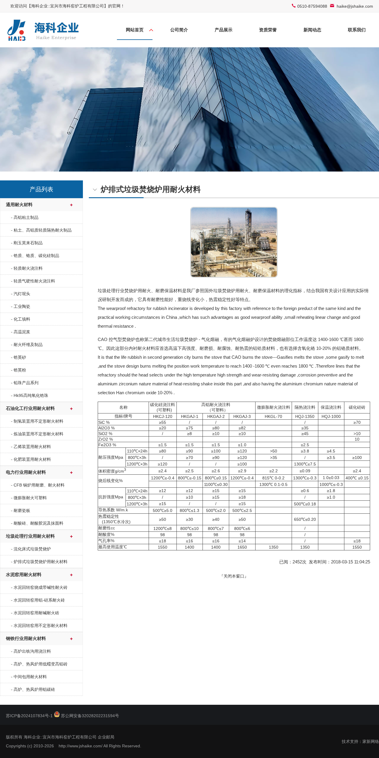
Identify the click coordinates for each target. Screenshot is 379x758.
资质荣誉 (268, 29)
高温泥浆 (22, 331)
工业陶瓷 (22, 306)
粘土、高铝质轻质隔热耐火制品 (43, 230)
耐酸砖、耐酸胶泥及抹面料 (38, 523)
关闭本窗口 (234, 576)
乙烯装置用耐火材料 (32, 446)
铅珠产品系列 (26, 382)
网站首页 (135, 29)
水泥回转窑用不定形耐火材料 (41, 625)
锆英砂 (20, 357)
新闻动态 (312, 29)
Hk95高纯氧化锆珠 (31, 395)
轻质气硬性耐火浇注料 (34, 281)
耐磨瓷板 (22, 510)
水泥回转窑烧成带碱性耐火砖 (41, 587)
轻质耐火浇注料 (28, 268)
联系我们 (357, 29)
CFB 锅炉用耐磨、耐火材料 (39, 485)
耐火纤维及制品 (28, 344)
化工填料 (22, 319)
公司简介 (179, 29)
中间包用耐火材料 (30, 676)
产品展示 (223, 29)
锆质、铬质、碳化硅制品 (36, 255)
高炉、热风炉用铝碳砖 (34, 689)
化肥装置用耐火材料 (32, 459)
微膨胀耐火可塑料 (30, 497)
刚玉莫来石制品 (28, 242)
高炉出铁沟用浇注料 (32, 651)
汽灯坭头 (22, 293)
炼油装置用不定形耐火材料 (38, 433)
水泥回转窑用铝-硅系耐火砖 (39, 600)
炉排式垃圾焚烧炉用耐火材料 (41, 561)
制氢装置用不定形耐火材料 (38, 421)
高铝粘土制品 (26, 217)
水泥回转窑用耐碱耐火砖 (36, 612)
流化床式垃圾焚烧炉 (32, 549)
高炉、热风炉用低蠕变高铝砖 (41, 664)
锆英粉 (20, 370)
